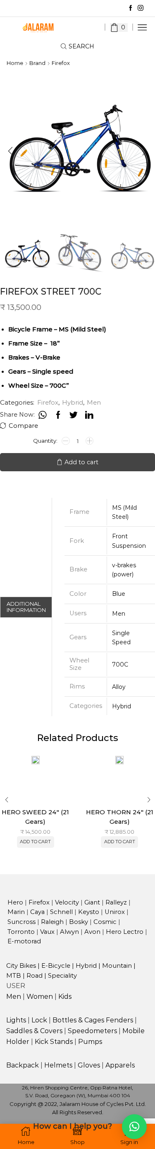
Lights (16, 1020)
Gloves (89, 1065)
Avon (92, 932)
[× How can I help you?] (134, 1126)
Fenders (119, 1020)
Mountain (117, 965)
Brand (37, 63)
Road (34, 975)
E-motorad (24, 941)
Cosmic (105, 922)
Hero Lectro (125, 932)
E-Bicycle (55, 965)
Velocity (67, 902)
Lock (39, 1020)
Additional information (26, 607)
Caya (37, 912)
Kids (65, 996)
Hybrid (72, 402)
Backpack (22, 1065)
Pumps (90, 1042)
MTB (13, 975)
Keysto (88, 912)
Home (15, 63)
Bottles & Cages (78, 1020)
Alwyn (69, 932)
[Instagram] (140, 8)
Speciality (62, 975)
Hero (15, 902)
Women (39, 996)
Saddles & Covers (34, 1031)
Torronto (21, 932)
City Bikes (21, 965)
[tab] (26, 607)
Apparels (120, 1065)
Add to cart (81, 462)
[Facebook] (131, 8)
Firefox (61, 63)
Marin (16, 912)
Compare (23, 426)
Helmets (58, 1065)
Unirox (115, 912)
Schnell (61, 912)
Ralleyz (116, 902)
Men (94, 402)
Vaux (47, 932)
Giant (92, 902)
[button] (10, 151)
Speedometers (92, 1031)
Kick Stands (54, 1042)
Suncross (21, 922)
